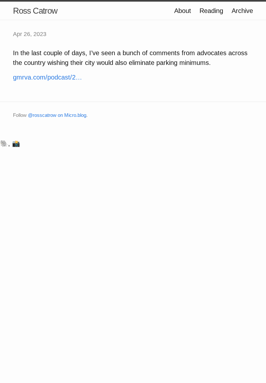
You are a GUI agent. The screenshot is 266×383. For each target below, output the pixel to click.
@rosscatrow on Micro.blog (57, 115)
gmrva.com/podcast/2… (47, 77)
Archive (242, 10)
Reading (211, 10)
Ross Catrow (35, 11)
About (182, 10)
